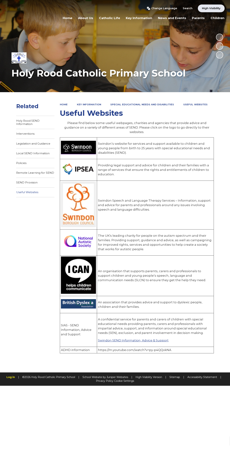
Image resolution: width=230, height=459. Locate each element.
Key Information (89, 104)
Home (64, 104)
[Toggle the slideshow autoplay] (219, 37)
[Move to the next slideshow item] (219, 54)
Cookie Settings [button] (124, 380)
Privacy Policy (104, 380)
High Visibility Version (148, 377)
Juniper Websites (117, 377)
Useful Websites (195, 104)
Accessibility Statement (202, 377)
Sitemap (174, 377)
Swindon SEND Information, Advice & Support (133, 340)
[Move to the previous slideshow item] (219, 46)
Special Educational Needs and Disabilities (142, 104)
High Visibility (211, 8)
